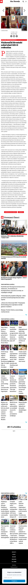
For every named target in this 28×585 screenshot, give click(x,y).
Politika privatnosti (14, 567)
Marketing (14, 565)
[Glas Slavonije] (1, 2)
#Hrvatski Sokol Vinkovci (10, 212)
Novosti (14, 552)
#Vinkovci (21, 212)
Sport (14, 554)
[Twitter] (11, 36)
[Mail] (14, 36)
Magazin (14, 559)
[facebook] (17, 36)
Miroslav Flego (14, 33)
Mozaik (14, 556)
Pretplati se (14, 581)
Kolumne (14, 561)
